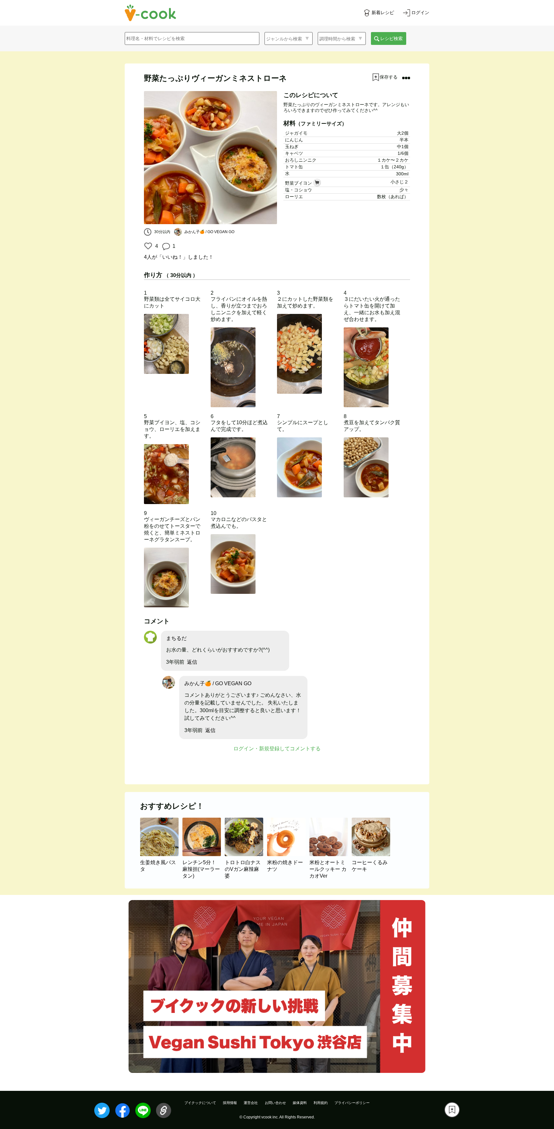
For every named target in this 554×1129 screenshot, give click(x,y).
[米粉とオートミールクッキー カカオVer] (330, 854)
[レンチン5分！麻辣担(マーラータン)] (203, 854)
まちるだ (176, 638)
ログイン (420, 12)
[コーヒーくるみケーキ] (372, 854)
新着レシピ (383, 12)
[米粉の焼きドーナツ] (288, 854)
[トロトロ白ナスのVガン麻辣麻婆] (246, 854)
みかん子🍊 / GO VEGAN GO (217, 683)
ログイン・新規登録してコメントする (277, 748)
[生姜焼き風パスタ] (161, 854)
